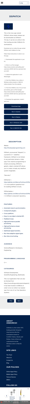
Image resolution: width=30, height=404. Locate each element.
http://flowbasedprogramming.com (14, 148)
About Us (9, 357)
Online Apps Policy (11, 371)
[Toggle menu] (2, 3)
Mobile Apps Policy (11, 374)
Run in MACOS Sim (16, 128)
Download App (16, 106)
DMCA (8, 379)
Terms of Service (11, 377)
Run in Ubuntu (16, 112)
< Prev (10, 300)
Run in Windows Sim (16, 122)
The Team (9, 355)
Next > (19, 300)
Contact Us (9, 360)
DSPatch (15, 16)
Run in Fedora (16, 117)
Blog (7, 363)
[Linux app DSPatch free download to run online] (8, 26)
